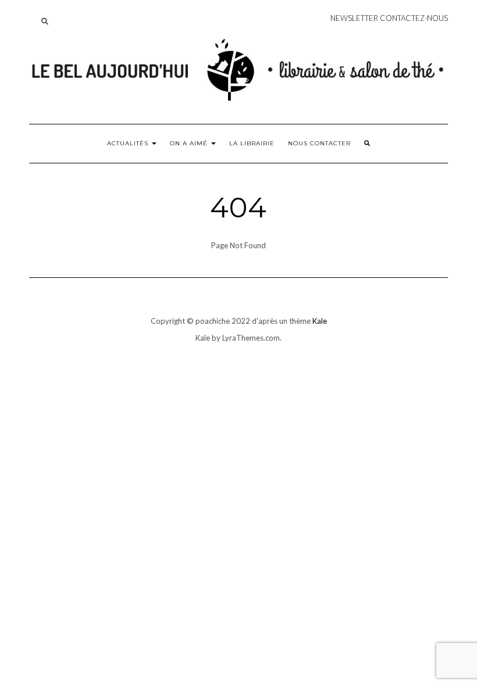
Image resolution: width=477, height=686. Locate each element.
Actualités (129, 143)
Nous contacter (319, 143)
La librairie (252, 143)
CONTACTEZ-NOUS (414, 18)
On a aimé (190, 143)
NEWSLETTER (354, 18)
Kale (319, 321)
